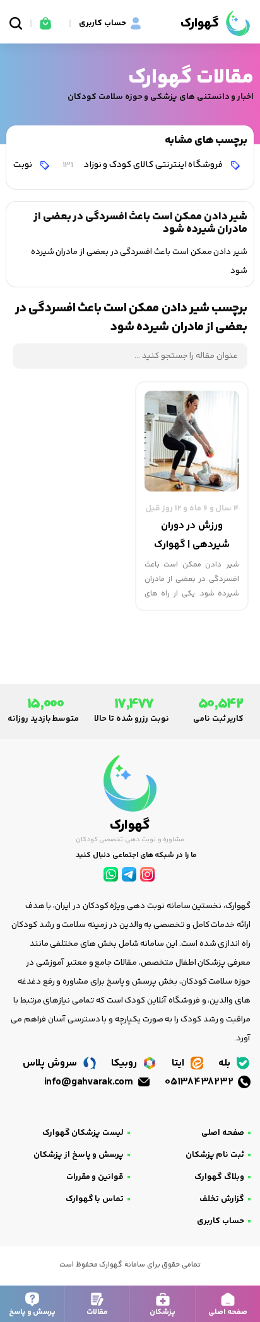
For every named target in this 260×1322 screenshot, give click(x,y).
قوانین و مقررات (95, 1177)
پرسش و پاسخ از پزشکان (78, 1155)
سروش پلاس (51, 1063)
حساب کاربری (220, 1221)
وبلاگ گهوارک (219, 1177)
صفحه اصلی (222, 1133)
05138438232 (200, 1082)
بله (225, 1063)
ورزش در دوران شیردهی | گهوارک (192, 535)
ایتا (179, 1063)
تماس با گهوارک (95, 1199)
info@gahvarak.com (89, 1082)
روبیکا (125, 1063)
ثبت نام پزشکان (215, 1155)
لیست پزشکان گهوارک (83, 1133)
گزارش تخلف (221, 1199)
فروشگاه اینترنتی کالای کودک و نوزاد (143, 165)
